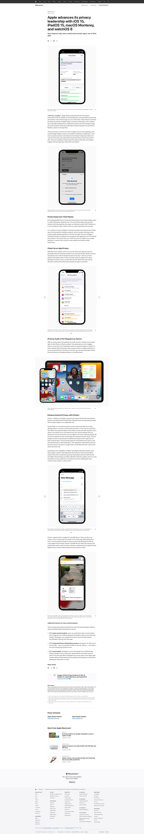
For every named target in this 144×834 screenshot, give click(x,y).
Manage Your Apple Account (56, 794)
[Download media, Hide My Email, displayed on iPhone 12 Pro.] (96, 210)
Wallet (36, 818)
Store (36, 794)
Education (96, 796)
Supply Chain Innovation (99, 805)
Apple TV (52, 804)
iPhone (36, 799)
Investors (96, 816)
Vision (36, 803)
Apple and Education (83, 800)
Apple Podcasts (53, 814)
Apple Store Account (54, 796)
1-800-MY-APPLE (69, 827)
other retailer (55, 827)
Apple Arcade (53, 808)
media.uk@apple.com (77, 718)
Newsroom (39, 5)
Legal (82, 832)
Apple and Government (84, 814)
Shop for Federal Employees (85, 821)
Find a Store (67, 794)
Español (107, 832)
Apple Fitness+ (53, 810)
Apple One (52, 802)
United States (101, 832)
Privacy (95, 801)
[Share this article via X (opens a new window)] (51, 41)
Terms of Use (67, 832)
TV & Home (37, 807)
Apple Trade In (68, 807)
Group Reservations (69, 799)
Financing (67, 809)
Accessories (37, 811)
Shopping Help (68, 815)
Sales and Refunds (75, 832)
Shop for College (82, 804)
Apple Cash (37, 823)
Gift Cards (37, 813)
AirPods (36, 805)
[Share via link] (57, 41)
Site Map (86, 832)
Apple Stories (93, 5)
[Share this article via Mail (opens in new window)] (54, 41)
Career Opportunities (98, 814)
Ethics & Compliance (98, 818)
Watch (36, 801)
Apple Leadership (97, 812)
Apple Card (37, 820)
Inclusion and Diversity (98, 799)
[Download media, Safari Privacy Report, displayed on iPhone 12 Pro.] (96, 109)
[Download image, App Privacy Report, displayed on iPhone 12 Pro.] (96, 330)
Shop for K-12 (82, 802)
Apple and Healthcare (83, 809)
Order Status (67, 813)
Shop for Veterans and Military (85, 816)
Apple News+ (52, 812)
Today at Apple (68, 798)
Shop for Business (83, 796)
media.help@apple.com (53, 718)
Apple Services (84, 5)
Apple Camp (67, 801)
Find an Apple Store (48, 827)
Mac (36, 796)
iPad (36, 798)
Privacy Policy (60, 832)
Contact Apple (97, 822)
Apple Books (52, 816)
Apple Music (52, 806)
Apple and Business (83, 794)
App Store (52, 818)
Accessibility (96, 794)
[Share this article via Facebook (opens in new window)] (48, 41)
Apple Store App (68, 803)
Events (95, 820)
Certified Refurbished (69, 805)
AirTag (36, 809)
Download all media (63, 678)
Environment (96, 798)
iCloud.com (52, 798)
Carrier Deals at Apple (69, 811)
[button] (104, 1)
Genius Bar (67, 796)
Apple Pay (37, 822)
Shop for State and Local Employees (84, 819)
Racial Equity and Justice (99, 803)
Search (104, 5)
